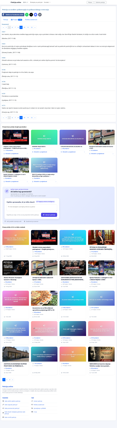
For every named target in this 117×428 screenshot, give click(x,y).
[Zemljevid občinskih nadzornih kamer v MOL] (101, 143)
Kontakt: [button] (46, 2)
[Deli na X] (31, 14)
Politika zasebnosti (31, 20)
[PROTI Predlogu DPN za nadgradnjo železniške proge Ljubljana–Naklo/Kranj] (44, 171)
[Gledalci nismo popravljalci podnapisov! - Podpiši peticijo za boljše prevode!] (15, 143)
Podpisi (17, 20)
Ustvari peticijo (50, 215)
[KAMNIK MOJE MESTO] (44, 142)
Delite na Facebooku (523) (14, 15)
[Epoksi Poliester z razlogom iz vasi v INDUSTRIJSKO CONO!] (15, 171)
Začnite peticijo (100, 2)
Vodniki (5, 398)
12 (31, 27)
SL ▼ (26, 2)
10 (24, 27)
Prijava (90, 2)
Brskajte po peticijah (36, 2)
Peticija (5, 20)
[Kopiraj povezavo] (40, 14)
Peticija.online (16, 2)
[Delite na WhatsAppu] (27, 14)
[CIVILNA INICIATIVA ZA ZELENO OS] (73, 142)
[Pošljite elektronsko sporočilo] (35, 14)
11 (28, 27)
